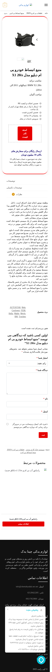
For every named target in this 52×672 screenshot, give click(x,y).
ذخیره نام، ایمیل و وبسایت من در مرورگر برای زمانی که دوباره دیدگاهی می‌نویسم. (30, 425)
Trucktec (22, 316)
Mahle (16, 313)
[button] (4, 5)
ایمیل (44, 411)
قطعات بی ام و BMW (34, 13)
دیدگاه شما (42, 370)
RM (16, 316)
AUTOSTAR (15, 307)
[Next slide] (37, 40)
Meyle (22, 313)
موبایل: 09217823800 (35, 599)
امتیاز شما (42, 358)
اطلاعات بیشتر (23, 524)
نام (45, 399)
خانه (46, 13)
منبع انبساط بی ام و (17, 13)
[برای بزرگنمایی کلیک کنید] (24, 39)
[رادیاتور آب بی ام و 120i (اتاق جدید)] (23, 491)
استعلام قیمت (25, 133)
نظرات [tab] (17, 194)
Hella (11, 313)
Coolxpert (16, 310)
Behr (23, 307)
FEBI (23, 310)
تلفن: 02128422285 (35, 593)
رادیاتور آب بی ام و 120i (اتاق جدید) (23, 519)
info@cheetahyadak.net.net (27, 587)
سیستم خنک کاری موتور (35, 450)
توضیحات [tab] (10, 181)
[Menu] (43, 5)
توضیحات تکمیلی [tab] (14, 187)
